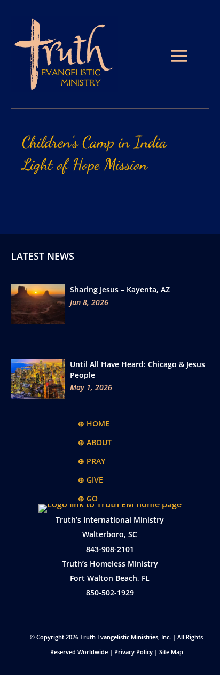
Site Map (171, 652)
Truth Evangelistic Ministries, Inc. (125, 637)
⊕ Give (90, 480)
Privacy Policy (133, 652)
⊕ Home (93, 423)
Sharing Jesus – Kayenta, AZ (120, 289)
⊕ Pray (91, 461)
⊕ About (95, 442)
